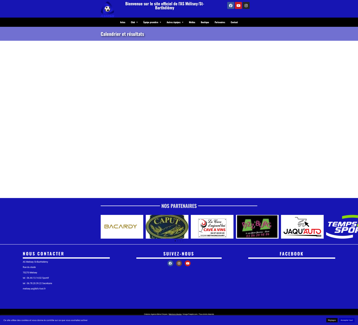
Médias (192, 22)
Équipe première (150, 22)
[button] (103, 226)
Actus (122, 22)
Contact (234, 22)
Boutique (205, 22)
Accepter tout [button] (347, 320)
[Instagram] (246, 5)
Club (133, 22)
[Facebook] (230, 5)
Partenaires (220, 22)
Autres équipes (174, 22)
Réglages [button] (332, 320)
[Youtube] (238, 5)
